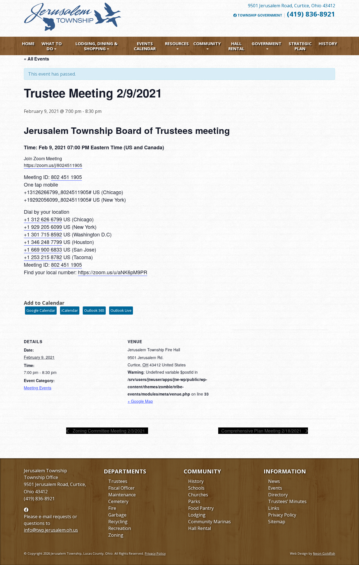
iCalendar (69, 310)
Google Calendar (40, 310)
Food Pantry (201, 508)
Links (273, 508)
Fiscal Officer (121, 488)
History (328, 43)
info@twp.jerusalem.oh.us (51, 530)
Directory (278, 495)
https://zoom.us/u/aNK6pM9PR (112, 272)
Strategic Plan (300, 46)
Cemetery (118, 501)
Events (275, 488)
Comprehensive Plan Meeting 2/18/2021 (262, 430)
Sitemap (276, 522)
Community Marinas (209, 522)
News (274, 481)
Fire (112, 508)
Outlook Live (121, 310)
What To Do (52, 46)
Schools (196, 488)
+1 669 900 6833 (43, 249)
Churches (198, 495)
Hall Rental (236, 46)
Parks (194, 501)
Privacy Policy (282, 515)
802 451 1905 (66, 176)
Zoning (115, 535)
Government (266, 43)
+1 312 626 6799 (43, 219)
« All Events (36, 58)
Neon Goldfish (324, 553)
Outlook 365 (94, 310)
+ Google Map (140, 401)
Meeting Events (37, 387)
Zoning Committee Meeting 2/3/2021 (108, 430)
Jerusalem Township (45, 471)
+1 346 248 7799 (43, 241)
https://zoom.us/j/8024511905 (53, 165)
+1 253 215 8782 (43, 257)
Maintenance (122, 495)
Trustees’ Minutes (287, 501)
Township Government (259, 15)
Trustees (117, 481)
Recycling (118, 522)
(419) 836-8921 (311, 13)
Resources (177, 43)
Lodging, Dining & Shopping (96, 46)
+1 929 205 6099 (43, 226)
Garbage (117, 515)
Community (207, 43)
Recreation (119, 528)
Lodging (197, 515)
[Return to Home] (73, 19)
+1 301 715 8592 (43, 234)
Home (28, 43)
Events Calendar (145, 46)
